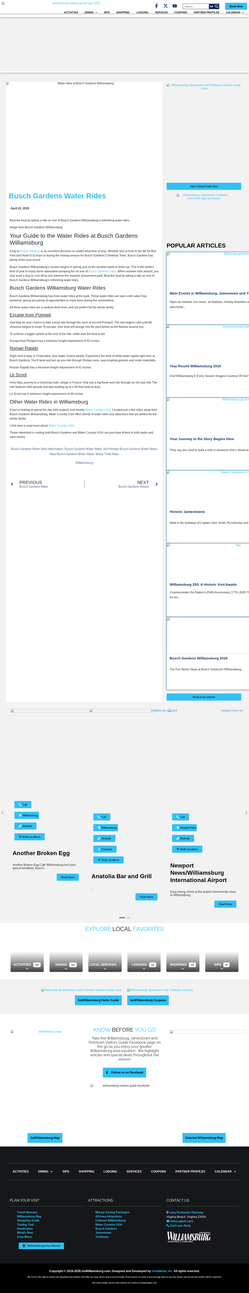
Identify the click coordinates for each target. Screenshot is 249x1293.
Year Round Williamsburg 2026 (195, 366)
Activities (71, 12)
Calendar (233, 12)
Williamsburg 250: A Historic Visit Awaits (203, 584)
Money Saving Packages (112, 1207)
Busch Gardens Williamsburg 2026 (199, 658)
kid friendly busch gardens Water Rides (130, 449)
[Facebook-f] (156, 6)
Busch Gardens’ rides (102, 271)
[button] (3, 810)
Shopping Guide (28, 1215)
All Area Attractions (108, 1211)
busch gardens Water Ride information (37, 449)
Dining (89, 12)
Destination (25, 1223)
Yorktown (101, 1231)
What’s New (25, 1227)
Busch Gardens (30, 251)
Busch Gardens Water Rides (83, 449)
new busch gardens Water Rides (72, 454)
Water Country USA (98, 409)
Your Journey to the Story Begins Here (202, 439)
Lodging (142, 12)
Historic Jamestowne (187, 512)
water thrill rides (107, 454)
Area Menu (24, 1231)
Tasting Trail (25, 1219)
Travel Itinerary (27, 1207)
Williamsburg (84, 462)
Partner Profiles (206, 12)
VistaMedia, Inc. (162, 1266)
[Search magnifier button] (216, 6)
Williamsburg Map (29, 1211)
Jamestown (103, 1227)
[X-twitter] (165, 6)
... (29, 887)
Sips (107, 12)
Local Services (102, 959)
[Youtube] (174, 6)
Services (161, 12)
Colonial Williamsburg (110, 1215)
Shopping (123, 12)
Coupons (180, 12)
